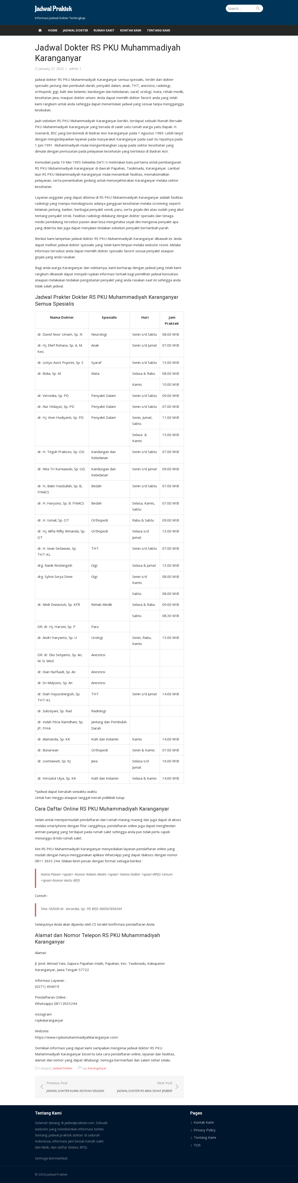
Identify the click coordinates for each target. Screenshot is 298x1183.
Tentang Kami (158, 30)
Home (52, 30)
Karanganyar (97, 1068)
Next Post (144, 1087)
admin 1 (75, 68)
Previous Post (75, 1087)
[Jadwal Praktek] (40, 30)
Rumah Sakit (104, 30)
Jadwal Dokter (75, 30)
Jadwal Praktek (53, 9)
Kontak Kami (130, 30)
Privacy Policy (205, 1130)
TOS (197, 1145)
